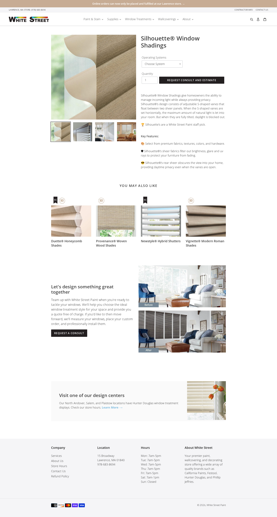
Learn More (110, 407)
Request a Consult (69, 333)
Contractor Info (244, 9)
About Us (57, 461)
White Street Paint (216, 505)
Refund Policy (60, 476)
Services (56, 456)
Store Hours (59, 466)
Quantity (147, 74)
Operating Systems (154, 57)
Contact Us (262, 9)
